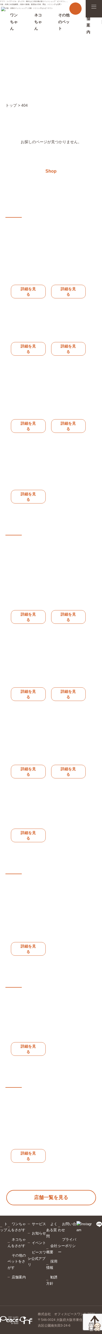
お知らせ (39, 1233)
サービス (39, 1224)
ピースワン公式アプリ (37, 1258)
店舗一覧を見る (51, 1197)
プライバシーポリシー (67, 1245)
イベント (39, 1243)
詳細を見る (28, 291)
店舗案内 (19, 1277)
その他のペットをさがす (17, 1261)
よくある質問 (51, 1230)
